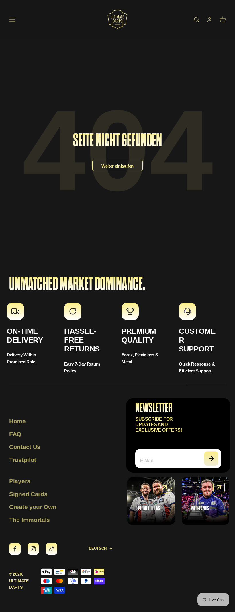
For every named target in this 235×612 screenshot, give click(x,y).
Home (17, 421)
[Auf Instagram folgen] (33, 549)
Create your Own (32, 507)
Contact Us (24, 447)
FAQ (15, 434)
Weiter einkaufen (117, 166)
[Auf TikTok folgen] (51, 549)
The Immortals (29, 519)
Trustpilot (22, 459)
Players (19, 481)
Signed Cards (28, 494)
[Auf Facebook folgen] (15, 549)
